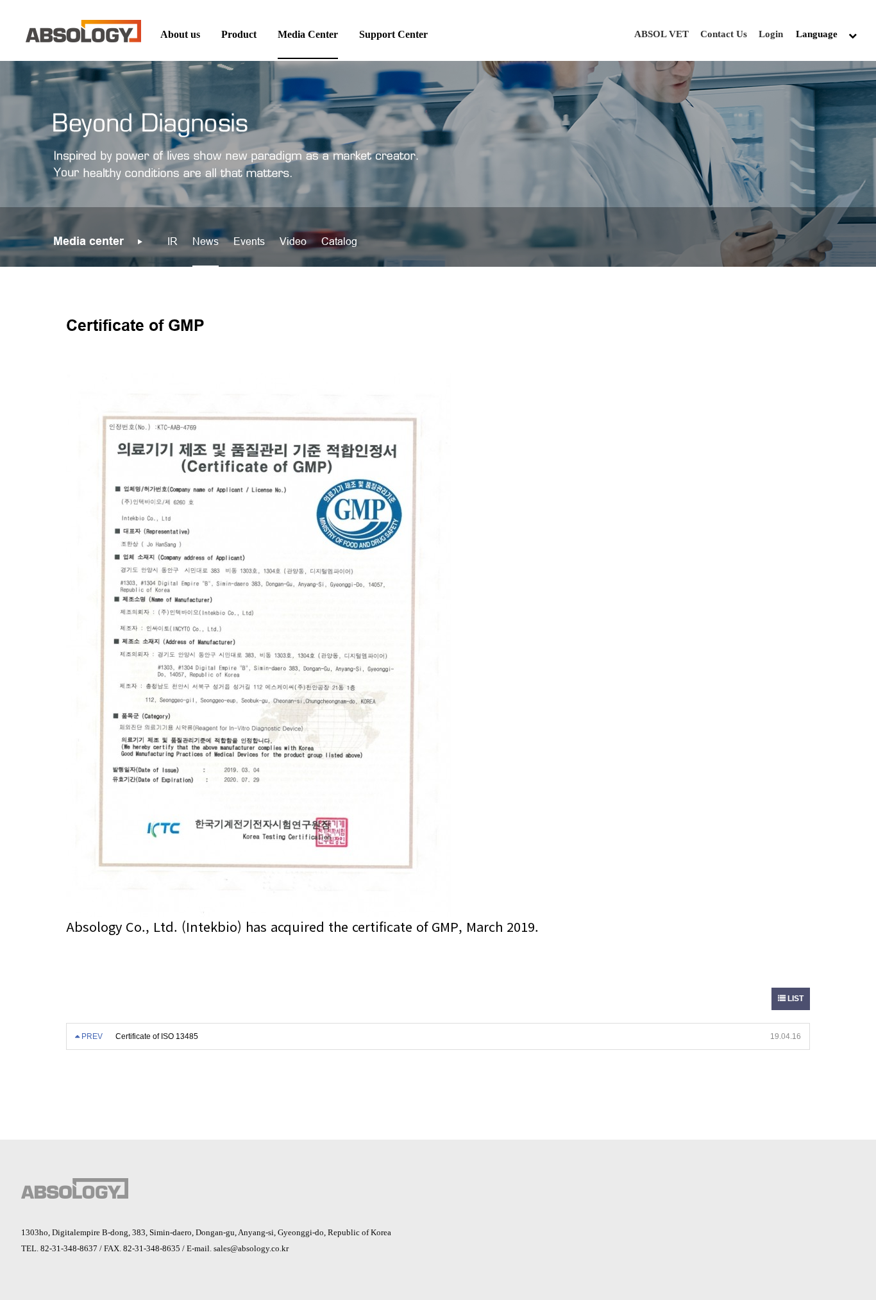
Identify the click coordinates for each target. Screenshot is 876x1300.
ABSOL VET (661, 34)
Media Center (308, 34)
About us (180, 34)
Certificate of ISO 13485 (156, 1036)
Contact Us (723, 34)
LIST (795, 998)
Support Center (393, 34)
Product (239, 34)
